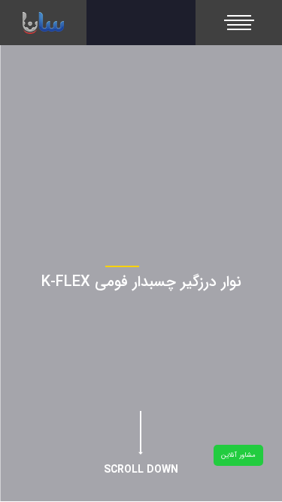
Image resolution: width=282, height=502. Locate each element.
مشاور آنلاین (238, 455)
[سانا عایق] (43, 22)
